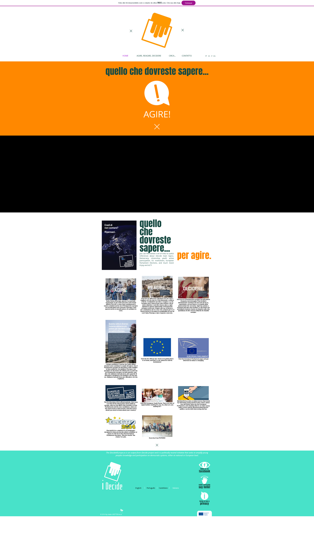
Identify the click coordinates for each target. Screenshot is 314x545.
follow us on (204, 469)
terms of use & (204, 501)
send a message (204, 484)
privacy (204, 503)
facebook (204, 471)
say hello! (204, 487)
